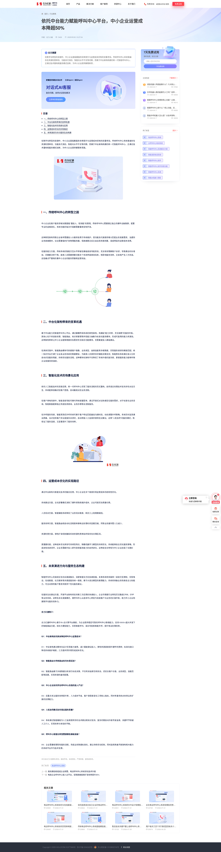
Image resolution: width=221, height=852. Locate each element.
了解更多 (172, 78)
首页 (68, 4)
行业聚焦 (53, 14)
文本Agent (69, 80)
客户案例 (104, 4)
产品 (78, 4)
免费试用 (178, 4)
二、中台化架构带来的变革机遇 (57, 122)
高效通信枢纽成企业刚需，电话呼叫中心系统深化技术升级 (68, 771)
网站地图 (126, 847)
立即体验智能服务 (56, 99)
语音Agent (79, 80)
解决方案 (90, 4)
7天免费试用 (160, 66)
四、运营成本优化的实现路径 (56, 129)
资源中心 (117, 4)
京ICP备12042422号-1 (85, 847)
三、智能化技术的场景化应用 (56, 125)
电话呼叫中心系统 (58, 765)
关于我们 (131, 4)
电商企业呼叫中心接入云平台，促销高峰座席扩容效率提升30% (70, 774)
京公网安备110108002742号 (108, 847)
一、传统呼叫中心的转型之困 (56, 118)
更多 (174, 130)
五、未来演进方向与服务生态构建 (57, 132)
